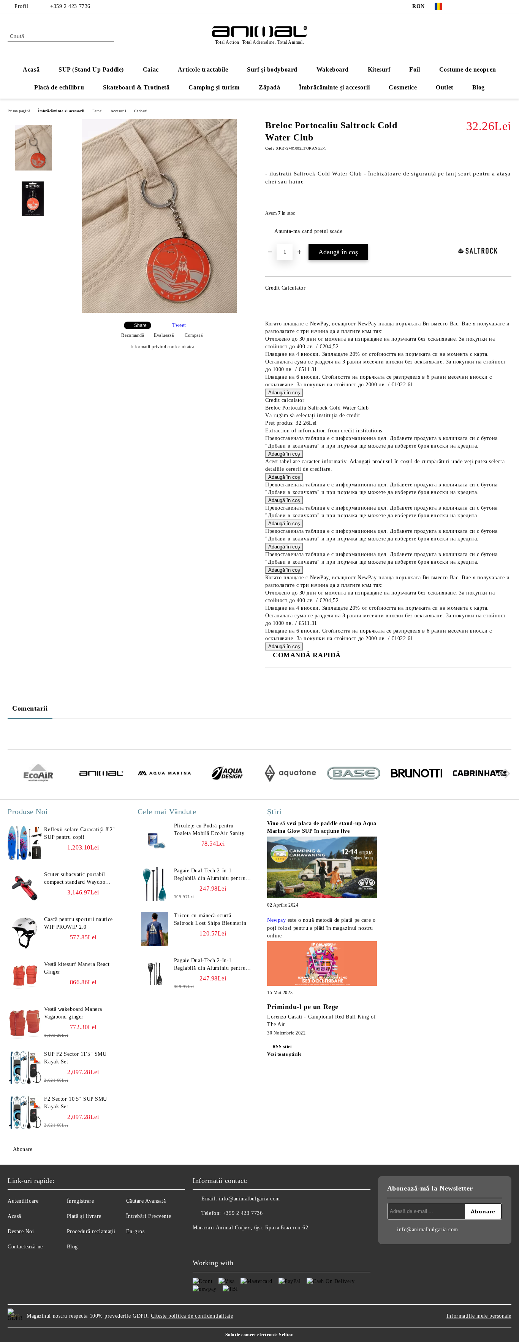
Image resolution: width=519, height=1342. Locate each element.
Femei (97, 111)
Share (140, 325)
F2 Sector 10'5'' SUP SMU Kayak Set (75, 1102)
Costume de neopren (467, 69)
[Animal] (101, 774)
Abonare (22, 1149)
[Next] (505, 773)
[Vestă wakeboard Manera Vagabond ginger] (25, 1023)
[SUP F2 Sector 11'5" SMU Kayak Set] (25, 1067)
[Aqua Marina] (164, 774)
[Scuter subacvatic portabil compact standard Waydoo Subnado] (25, 888)
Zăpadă (269, 87)
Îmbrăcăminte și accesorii (334, 87)
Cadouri (141, 111)
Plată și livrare (84, 1216)
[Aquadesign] (227, 774)
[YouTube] (496, 6)
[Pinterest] (507, 6)
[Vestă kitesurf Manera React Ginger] (25, 978)
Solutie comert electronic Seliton (259, 1334)
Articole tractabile (203, 69)
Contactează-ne (25, 1247)
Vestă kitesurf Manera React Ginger (76, 968)
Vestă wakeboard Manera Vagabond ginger (73, 1013)
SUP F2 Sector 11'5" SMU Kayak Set (75, 1058)
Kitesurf (379, 69)
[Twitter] (473, 6)
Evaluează (164, 335)
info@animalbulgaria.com (249, 1199)
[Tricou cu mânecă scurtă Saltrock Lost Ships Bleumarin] (155, 929)
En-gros (135, 1231)
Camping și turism (214, 87)
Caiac (151, 69)
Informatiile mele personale (478, 1316)
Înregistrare (80, 1201)
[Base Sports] (353, 774)
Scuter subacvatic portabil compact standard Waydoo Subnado (74, 879)
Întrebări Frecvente (148, 1216)
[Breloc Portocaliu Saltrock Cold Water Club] (159, 311)
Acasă (31, 69)
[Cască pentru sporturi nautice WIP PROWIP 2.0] (25, 933)
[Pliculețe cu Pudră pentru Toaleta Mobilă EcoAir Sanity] (155, 839)
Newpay (276, 920)
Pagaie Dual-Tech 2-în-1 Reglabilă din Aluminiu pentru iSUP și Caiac (209, 875)
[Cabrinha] (479, 774)
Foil (414, 69)
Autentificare (23, 1201)
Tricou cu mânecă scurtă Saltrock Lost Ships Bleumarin (210, 919)
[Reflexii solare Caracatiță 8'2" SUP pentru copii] (25, 843)
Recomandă (132, 335)
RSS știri (282, 1046)
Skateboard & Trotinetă (136, 87)
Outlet (444, 87)
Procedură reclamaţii (91, 1231)
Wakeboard (332, 69)
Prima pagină (19, 111)
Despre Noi (21, 1231)
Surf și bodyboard (272, 69)
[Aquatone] (290, 774)
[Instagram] (484, 6)
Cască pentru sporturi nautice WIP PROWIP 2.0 (78, 923)
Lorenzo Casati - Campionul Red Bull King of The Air (321, 1020)
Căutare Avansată (146, 1201)
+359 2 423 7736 (70, 6)
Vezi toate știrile (284, 1054)
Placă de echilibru (59, 87)
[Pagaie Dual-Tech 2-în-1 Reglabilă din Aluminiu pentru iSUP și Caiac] (155, 884)
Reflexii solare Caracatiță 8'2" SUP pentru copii (79, 833)
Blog (478, 87)
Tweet (179, 325)
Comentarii (30, 708)
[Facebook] (461, 6)
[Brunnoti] (416, 774)
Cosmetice (403, 87)
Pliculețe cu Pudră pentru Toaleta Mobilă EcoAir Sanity (209, 829)
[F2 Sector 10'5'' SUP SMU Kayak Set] (25, 1112)
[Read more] (322, 869)
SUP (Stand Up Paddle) (91, 69)
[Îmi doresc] (505, 215)
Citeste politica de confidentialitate (192, 1316)
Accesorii (119, 111)
